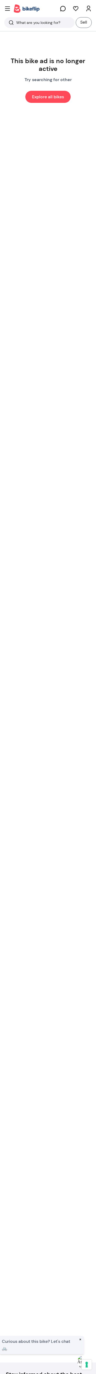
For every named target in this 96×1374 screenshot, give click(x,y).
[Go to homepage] (26, 8)
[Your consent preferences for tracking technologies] (87, 1364)
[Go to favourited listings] (75, 8)
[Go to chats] (63, 8)
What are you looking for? (38, 22)
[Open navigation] (7, 8)
